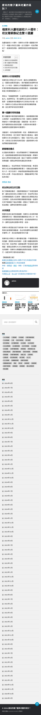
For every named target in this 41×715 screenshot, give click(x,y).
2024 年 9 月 (8, 482)
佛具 (15, 266)
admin (8, 38)
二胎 (13, 340)
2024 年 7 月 (8, 491)
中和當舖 (21, 337)
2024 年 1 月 (8, 518)
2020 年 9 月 (8, 698)
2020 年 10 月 (8, 694)
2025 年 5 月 (8, 451)
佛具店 (30, 266)
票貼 (15, 363)
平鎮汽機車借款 (14, 354)
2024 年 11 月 (8, 473)
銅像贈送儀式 (9, 65)
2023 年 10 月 (8, 532)
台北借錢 (23, 343)
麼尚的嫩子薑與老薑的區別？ (19, 708)
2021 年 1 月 (8, 680)
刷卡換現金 (6, 343)
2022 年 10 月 (8, 586)
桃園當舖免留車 (7, 363)
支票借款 (30, 354)
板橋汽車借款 (24, 360)
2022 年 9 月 (8, 590)
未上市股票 (6, 360)
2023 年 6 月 (8, 550)
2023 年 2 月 (8, 568)
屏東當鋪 (5, 354)
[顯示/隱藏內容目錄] (15, 57)
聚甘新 (20, 363)
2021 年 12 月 (8, 631)
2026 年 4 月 (8, 401)
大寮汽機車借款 (14, 348)
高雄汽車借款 (6, 366)
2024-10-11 (17, 38)
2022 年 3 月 (8, 617)
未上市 (28, 357)
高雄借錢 (34, 363)
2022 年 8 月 (8, 595)
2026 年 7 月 (8, 388)
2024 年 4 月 (8, 505)
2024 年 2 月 (8, 514)
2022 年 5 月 (8, 608)
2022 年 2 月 (8, 622)
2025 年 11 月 (8, 424)
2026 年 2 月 (8, 410)
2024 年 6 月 (8, 496)
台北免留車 (31, 343)
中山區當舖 (6, 340)
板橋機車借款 (15, 360)
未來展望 (7, 70)
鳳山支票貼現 (30, 366)
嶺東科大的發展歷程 (11, 60)
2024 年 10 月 (8, 478)
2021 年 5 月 (8, 662)
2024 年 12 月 (8, 469)
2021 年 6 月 (8, 658)
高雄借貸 (27, 363)
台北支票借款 (6, 346)
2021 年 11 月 (8, 635)
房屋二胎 (23, 354)
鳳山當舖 (5, 369)
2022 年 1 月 (8, 626)
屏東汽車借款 (26, 351)
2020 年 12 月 (8, 685)
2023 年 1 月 (8, 572)
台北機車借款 (16, 346)
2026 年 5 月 (8, 397)
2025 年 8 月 (8, 437)
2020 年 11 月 (8, 689)
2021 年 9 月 (8, 644)
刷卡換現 (28, 340)
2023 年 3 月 (8, 563)
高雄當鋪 (22, 366)
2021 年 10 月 (8, 640)
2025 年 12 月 (8, 419)
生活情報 (4, 26)
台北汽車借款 (25, 346)
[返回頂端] (37, 704)
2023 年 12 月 (8, 523)
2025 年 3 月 (8, 460)
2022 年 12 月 (8, 577)
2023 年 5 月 (8, 554)
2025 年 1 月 (8, 464)
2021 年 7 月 (8, 653)
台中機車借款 (15, 343)
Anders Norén (14, 711)
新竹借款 (22, 357)
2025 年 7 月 (8, 442)
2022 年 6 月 (8, 604)
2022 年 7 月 (8, 599)
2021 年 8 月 (8, 649)
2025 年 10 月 (8, 428)
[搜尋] (36, 322)
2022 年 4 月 (8, 613)
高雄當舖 (15, 366)
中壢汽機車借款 (30, 337)
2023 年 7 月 (8, 545)
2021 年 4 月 (8, 667)
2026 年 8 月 (8, 383)
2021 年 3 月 (8, 671)
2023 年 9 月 (8, 536)
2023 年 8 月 (8, 541)
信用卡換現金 (19, 340)
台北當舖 (33, 346)
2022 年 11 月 (8, 581)
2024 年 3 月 (8, 509)
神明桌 (4, 182)
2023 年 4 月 (8, 559)
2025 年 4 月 (8, 455)
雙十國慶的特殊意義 (11, 63)
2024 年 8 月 (8, 487)
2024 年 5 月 (8, 500)
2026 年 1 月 (8, 415)
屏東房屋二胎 (31, 348)
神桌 (9, 182)
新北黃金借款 (13, 357)
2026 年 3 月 (8, 406)
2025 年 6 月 (8, 446)
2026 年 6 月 (8, 392)
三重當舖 (14, 337)
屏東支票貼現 (6, 351)
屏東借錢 (23, 348)
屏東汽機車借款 (17, 351)
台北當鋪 (5, 348)
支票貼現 (5, 357)
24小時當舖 (6, 337)
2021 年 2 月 (8, 676)
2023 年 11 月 (8, 527)
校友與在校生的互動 (11, 67)
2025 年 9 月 (8, 433)
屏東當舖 (35, 351)
